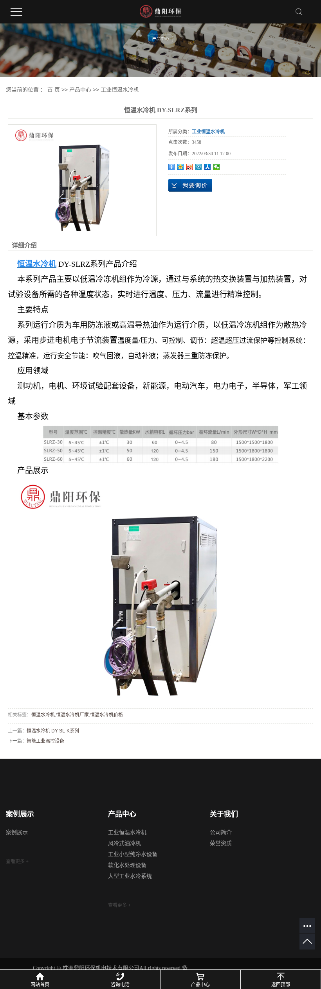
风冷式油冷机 (124, 843)
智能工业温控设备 (45, 741)
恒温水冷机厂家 (72, 715)
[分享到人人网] (207, 167)
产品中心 (80, 89)
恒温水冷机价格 (106, 715)
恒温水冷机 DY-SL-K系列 (53, 731)
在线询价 (190, 185)
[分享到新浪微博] (189, 167)
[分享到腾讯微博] (198, 167)
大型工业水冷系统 (130, 876)
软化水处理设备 (127, 865)
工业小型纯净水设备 (132, 854)
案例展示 (17, 832)
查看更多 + (17, 861)
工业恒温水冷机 (120, 89)
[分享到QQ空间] (180, 167)
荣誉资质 (221, 843)
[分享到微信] (216, 167)
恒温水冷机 (43, 715)
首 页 (53, 89)
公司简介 (221, 832)
